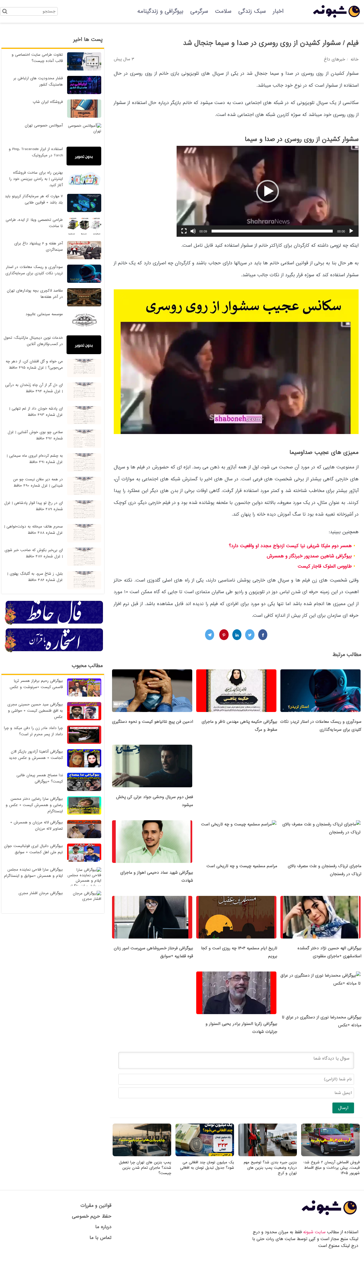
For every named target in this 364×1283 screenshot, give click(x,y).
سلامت (223, 11)
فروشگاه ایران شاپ (48, 102)
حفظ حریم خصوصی (91, 1216)
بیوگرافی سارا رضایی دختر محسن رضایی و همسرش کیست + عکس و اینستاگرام (34, 805)
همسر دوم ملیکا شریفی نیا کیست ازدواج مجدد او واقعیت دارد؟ (290, 545)
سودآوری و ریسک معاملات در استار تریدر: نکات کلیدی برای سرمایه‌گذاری (320, 726)
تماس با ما (100, 1237)
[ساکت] (193, 231)
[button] (267, 191)
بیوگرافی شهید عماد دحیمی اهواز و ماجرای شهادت (156, 876)
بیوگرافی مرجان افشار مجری (40, 893)
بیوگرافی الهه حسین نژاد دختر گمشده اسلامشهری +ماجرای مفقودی (329, 952)
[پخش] (351, 231)
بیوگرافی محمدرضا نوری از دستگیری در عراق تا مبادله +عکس (321, 1021)
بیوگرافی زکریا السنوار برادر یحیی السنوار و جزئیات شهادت (241, 1028)
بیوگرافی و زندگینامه (160, 11)
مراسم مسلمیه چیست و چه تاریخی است (241, 866)
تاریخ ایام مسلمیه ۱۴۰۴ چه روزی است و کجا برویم (239, 952)
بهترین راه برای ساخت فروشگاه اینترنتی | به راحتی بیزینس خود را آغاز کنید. (36, 179)
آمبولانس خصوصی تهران (44, 125)
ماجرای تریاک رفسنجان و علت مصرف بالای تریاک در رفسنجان (324, 870)
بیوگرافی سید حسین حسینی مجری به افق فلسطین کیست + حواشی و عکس (35, 711)
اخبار (278, 11)
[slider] (272, 231)
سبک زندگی (252, 11)
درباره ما (103, 1226)
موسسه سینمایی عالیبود (44, 314)
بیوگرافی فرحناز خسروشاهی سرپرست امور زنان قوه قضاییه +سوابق (153, 952)
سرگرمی (199, 11)
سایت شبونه (314, 1232)
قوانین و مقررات (95, 1205)
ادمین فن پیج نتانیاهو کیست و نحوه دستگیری (152, 722)
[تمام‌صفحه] (184, 231)
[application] (268, 191)
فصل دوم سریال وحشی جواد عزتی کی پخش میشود (154, 801)
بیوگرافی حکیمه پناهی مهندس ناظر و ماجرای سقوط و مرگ (239, 726)
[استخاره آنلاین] (54, 651)
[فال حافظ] (54, 624)
